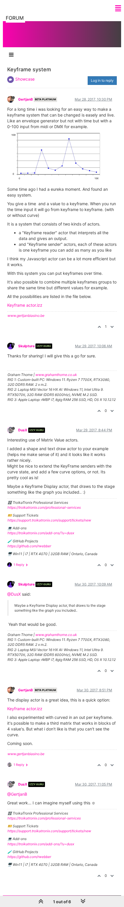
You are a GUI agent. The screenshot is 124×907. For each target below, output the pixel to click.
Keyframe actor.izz (24, 305)
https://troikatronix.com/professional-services (44, 507)
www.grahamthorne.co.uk (56, 374)
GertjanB (25, 99)
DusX (22, 430)
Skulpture (26, 346)
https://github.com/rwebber (29, 546)
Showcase (25, 79)
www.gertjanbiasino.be (25, 315)
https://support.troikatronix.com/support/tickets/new (49, 520)
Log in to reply (102, 80)
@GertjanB (17, 794)
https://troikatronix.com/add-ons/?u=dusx (40, 533)
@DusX (14, 594)
